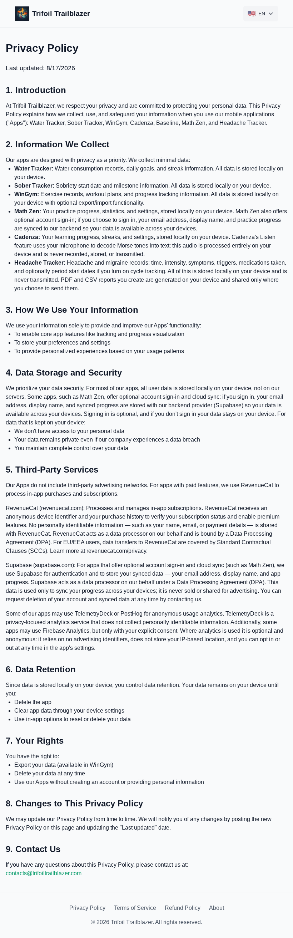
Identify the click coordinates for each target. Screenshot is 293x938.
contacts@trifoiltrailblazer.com (43, 873)
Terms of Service (135, 908)
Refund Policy (182, 908)
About (216, 908)
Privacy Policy (87, 908)
